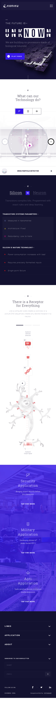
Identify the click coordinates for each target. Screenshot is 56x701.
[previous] (5, 141)
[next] (51, 141)
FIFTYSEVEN (47, 693)
